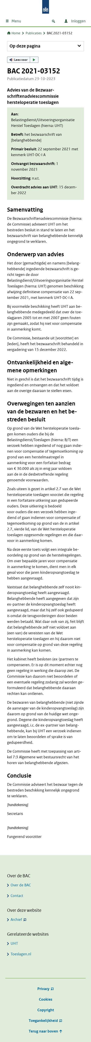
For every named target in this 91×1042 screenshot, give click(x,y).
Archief (16, 919)
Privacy (43, 989)
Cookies (45, 999)
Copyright (45, 1010)
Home (15, 33)
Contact (17, 895)
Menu (16, 21)
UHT (14, 943)
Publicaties (34, 33)
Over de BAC (21, 885)
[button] (22, 60)
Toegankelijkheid (43, 1020)
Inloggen (78, 21)
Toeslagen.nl (21, 954)
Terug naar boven (44, 1031)
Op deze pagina (24, 46)
